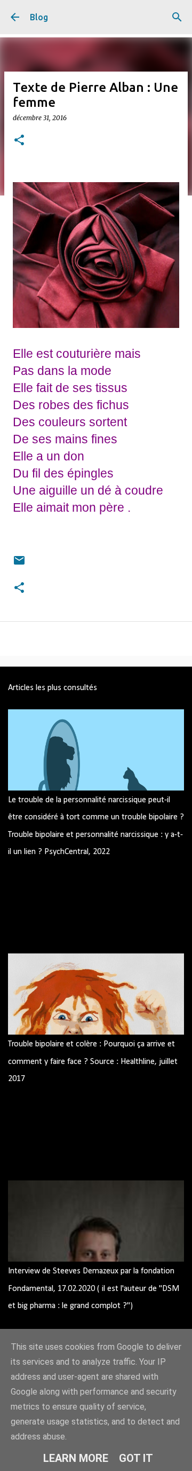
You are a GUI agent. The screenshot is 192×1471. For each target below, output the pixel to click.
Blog (39, 17)
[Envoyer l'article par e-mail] (19, 560)
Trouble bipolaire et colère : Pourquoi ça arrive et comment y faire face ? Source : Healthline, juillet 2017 (93, 1061)
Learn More (75, 1458)
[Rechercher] (177, 17)
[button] (19, 141)
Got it (136, 1458)
